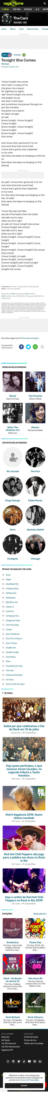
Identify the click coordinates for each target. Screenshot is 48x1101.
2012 (26, 294)
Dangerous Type (13, 620)
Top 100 (16, 9)
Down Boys (11, 657)
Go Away (10, 680)
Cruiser (9, 629)
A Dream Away (12, 589)
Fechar (24, 1085)
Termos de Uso (30, 1040)
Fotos (21, 29)
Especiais (5, 1037)
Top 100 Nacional (8, 1043)
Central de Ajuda (31, 1037)
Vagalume (13, 3)
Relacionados (33, 29)
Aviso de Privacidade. (30, 1080)
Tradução (17, 55)
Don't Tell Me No (12, 634)
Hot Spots (5, 1040)
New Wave (17, 22)
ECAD (3, 296)
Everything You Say (14, 666)
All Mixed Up (11, 593)
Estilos (28, 9)
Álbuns (13, 29)
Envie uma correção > (30, 338)
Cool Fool (10, 611)
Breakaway (11, 598)
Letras (4, 29)
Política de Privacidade (33, 1043)
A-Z (37, 9)
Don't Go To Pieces (14, 639)
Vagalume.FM (39, 914)
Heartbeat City (12, 584)
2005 (13, 294)
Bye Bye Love (12, 602)
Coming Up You (12, 616)
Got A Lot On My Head (15, 684)
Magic (8, 579)
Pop (24, 22)
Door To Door (11, 643)
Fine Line (10, 670)
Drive (8, 575)
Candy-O (10, 607)
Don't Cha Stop (12, 625)
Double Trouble (12, 652)
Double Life (11, 648)
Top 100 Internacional (10, 1047)
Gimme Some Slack (14, 675)
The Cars (20, 18)
